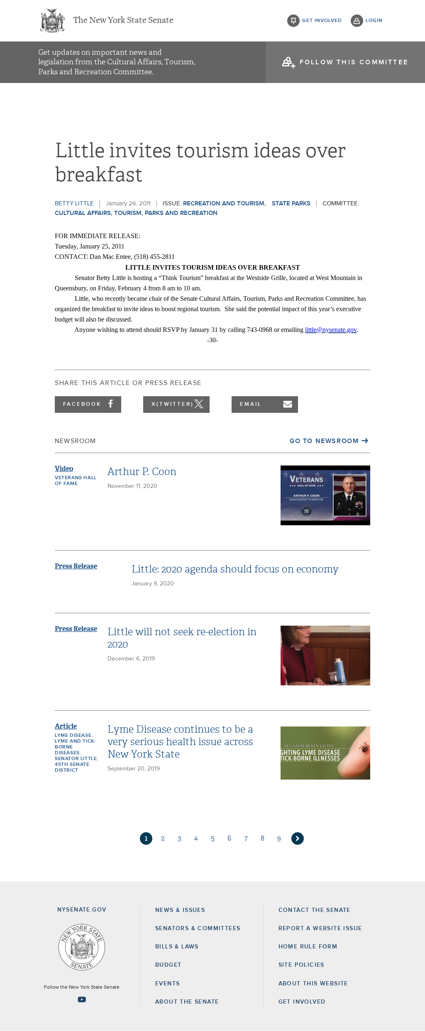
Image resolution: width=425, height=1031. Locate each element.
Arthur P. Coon (141, 472)
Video (64, 468)
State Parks (291, 203)
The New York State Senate (123, 21)
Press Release (76, 566)
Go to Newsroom (324, 441)
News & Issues (180, 910)
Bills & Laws (177, 947)
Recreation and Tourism (223, 203)
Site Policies (301, 965)
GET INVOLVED (302, 1002)
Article (66, 726)
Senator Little (76, 758)
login (374, 20)
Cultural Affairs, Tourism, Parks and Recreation (136, 213)
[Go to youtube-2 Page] (81, 999)
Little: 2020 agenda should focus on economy (235, 569)
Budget (168, 965)
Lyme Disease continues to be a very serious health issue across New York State (180, 741)
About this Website (313, 984)
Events (167, 984)
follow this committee (354, 62)
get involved (322, 20)
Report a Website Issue (320, 928)
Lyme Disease (73, 735)
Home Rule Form (308, 947)
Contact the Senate (314, 910)
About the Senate (187, 1002)
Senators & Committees (197, 928)
